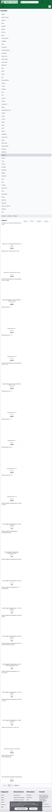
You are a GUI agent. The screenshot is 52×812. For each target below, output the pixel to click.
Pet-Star (3, 164)
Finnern (3, 86)
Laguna (3, 131)
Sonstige (3, 185)
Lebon (3, 140)
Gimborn (3, 98)
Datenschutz (29, 797)
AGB (27, 799)
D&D (3, 68)
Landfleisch (4, 134)
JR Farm (3, 119)
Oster (3, 161)
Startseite (4, 216)
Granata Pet (4, 104)
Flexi (3, 92)
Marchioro (4, 149)
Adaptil (3, 14)
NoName (4, 155)
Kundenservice (17, 795)
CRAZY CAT (4, 65)
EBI (2, 77)
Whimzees (4, 203)
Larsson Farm (4, 137)
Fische (2, 795)
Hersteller (9, 216)
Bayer (3, 23)
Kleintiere (3, 804)
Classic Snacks (5, 59)
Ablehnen (33, 808)
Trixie (3, 191)
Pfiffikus (3, 173)
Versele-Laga (4, 194)
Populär (39, 221)
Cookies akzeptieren (21, 808)
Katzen (2, 802)
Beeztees (4, 26)
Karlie (3, 125)
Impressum (29, 795)
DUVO (3, 74)
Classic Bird (4, 47)
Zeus (3, 212)
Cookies (19, 803)
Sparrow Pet (4, 188)
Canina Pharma (5, 38)
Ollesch (3, 158)
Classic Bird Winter (6, 50)
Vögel (2, 806)
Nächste (16, 785)
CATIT (3, 44)
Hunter (3, 116)
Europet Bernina (5, 80)
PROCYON (4, 176)
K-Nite (3, 122)
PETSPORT (4, 170)
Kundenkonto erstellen (19, 799)
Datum (46, 221)
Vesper (3, 197)
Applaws (3, 20)
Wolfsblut (4, 209)
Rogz (3, 179)
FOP (2, 95)
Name (25, 221)
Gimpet (3, 101)
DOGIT (3, 71)
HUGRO (3, 113)
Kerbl (3, 128)
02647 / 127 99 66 (44, 804)
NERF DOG (4, 152)
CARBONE (4, 41)
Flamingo (4, 89)
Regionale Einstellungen (19, 797)
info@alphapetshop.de (46, 806)
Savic (3, 182)
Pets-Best (4, 167)
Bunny (3, 35)
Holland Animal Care (6, 110)
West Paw (4, 200)
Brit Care (3, 32)
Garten (2, 797)
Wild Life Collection (6, 206)
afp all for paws (5, 17)
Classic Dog (4, 53)
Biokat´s (3, 29)
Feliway (3, 83)
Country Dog (4, 62)
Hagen (3, 107)
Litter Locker (4, 143)
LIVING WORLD (5, 146)
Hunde (2, 799)
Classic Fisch (4, 56)
